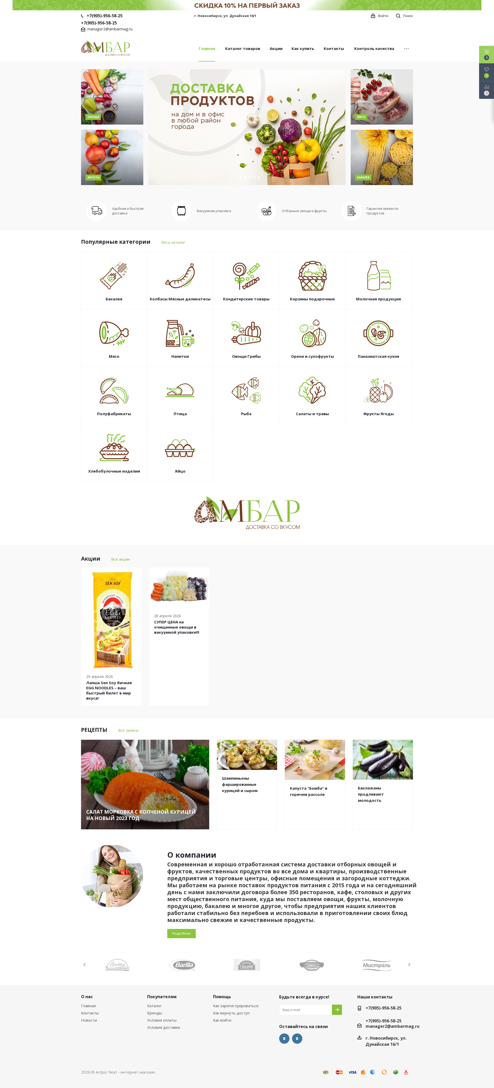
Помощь (222, 996)
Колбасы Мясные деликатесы (180, 298)
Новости (89, 1020)
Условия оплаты (162, 1020)
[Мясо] (382, 97)
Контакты (90, 1012)
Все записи (128, 730)
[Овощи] (112, 97)
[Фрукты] (112, 157)
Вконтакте (284, 1038)
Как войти (222, 1020)
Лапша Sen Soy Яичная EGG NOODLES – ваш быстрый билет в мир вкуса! (109, 690)
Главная (88, 1005)
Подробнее (181, 933)
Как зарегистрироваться (235, 1005)
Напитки (180, 356)
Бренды (154, 1012)
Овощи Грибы (246, 356)
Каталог (154, 1005)
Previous (85, 964)
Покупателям (162, 996)
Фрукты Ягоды (378, 413)
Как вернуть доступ (231, 1012)
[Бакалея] (382, 157)
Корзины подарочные (312, 298)
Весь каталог (173, 242)
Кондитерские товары (246, 298)
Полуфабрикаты (114, 413)
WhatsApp (297, 1038)
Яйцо (180, 471)
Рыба (246, 413)
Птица (180, 413)
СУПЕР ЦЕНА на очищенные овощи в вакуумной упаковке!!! (176, 627)
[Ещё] (406, 48)
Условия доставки (163, 1027)
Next (409, 964)
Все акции (120, 559)
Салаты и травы (312, 413)
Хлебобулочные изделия (114, 471)
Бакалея (114, 298)
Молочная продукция (378, 298)
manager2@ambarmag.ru (110, 28)
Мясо (114, 356)
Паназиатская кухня (378, 356)
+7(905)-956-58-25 (104, 16)
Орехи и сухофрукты (312, 356)
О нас (87, 996)
